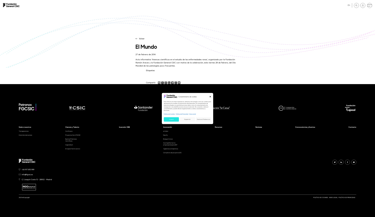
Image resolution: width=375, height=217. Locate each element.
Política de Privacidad (182, 114)
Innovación (167, 127)
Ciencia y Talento (72, 127)
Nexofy (165, 135)
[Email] (179, 83)
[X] (162, 83)
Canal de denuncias (25, 135)
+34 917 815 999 (28, 170)
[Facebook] (159, 83)
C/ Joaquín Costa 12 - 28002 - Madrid (37, 179)
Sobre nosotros (25, 127)
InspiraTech (69, 145)
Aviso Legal (192, 114)
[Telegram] (172, 83)
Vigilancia (170, 149)
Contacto (352, 127)
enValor (165, 131)
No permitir (187, 119)
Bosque (168, 139)
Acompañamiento (170, 144)
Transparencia (24, 131)
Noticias (258, 127)
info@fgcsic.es (27, 174)
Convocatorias (305, 127)
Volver (142, 38)
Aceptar (171, 119)
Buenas (71, 140)
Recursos (218, 127)
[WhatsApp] (175, 83)
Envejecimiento (72, 149)
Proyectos (72, 135)
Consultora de (172, 153)
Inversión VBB (124, 127)
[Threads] (165, 83)
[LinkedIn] (169, 83)
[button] (210, 97)
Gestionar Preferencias (203, 119)
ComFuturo (69, 131)
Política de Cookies (169, 114)
